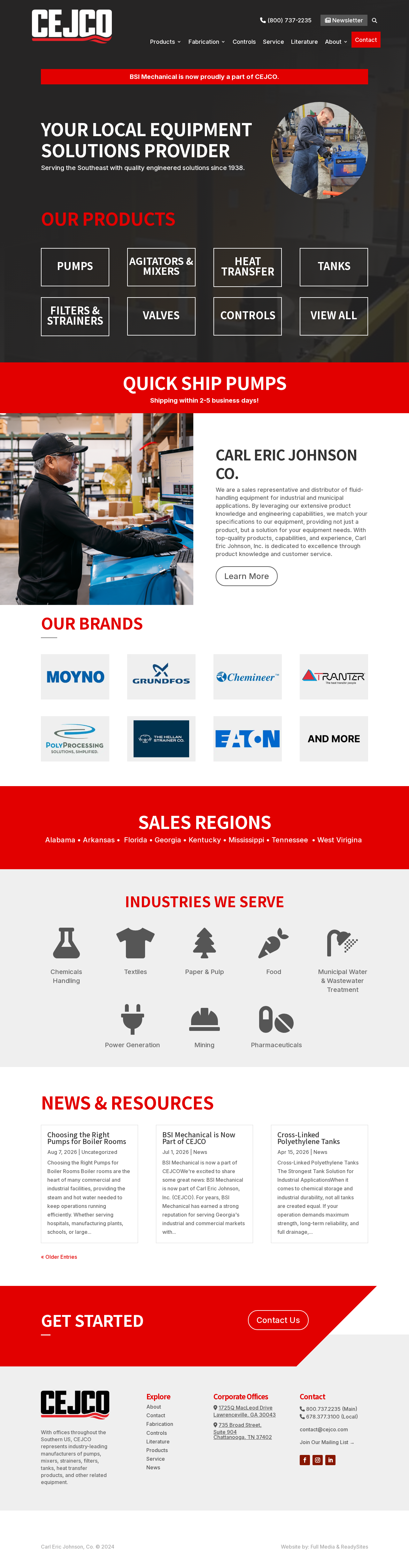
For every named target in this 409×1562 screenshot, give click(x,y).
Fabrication (204, 42)
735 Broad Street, (240, 1425)
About (333, 42)
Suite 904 (225, 1432)
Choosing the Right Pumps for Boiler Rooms (86, 1138)
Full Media (323, 1546)
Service (273, 42)
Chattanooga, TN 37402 (242, 1437)
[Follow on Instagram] (318, 1460)
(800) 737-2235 (289, 20)
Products (162, 42)
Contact (366, 39)
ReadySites (354, 1546)
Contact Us (278, 1320)
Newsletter (348, 20)
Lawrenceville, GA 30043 (244, 1414)
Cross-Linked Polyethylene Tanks (308, 1138)
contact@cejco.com (324, 1429)
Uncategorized (99, 1152)
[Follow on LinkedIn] (330, 1460)
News (200, 1152)
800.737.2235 (323, 1409)
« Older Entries (59, 1257)
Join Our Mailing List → (327, 1442)
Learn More (246, 576)
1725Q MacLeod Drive (246, 1407)
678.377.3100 (323, 1416)
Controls (244, 42)
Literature (304, 42)
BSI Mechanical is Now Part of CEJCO (198, 1138)
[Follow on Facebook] (305, 1460)
